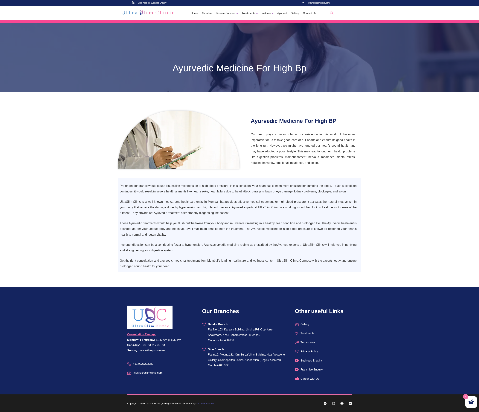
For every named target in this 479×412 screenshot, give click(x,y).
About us (207, 13)
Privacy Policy (309, 351)
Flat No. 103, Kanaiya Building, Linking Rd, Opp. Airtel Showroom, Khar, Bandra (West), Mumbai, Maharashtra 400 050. (240, 335)
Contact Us (309, 13)
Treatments (248, 13)
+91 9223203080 (143, 363)
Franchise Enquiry (311, 369)
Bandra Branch (218, 324)
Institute (266, 13)
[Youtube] (342, 403)
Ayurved (282, 13)
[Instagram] (333, 403)
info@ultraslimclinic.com (319, 3)
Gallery (295, 13)
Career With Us (309, 378)
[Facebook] (325, 403)
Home (194, 13)
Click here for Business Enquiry (152, 3)
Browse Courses (225, 13)
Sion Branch (216, 349)
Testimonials (308, 342)
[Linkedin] (350, 403)
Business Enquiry (311, 360)
